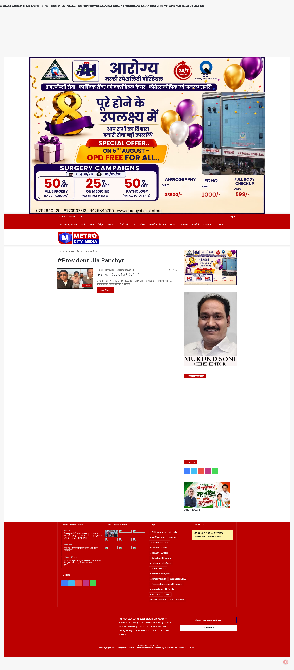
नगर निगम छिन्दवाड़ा (157, 224)
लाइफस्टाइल (208, 224)
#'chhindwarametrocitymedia (163, 532)
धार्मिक (142, 224)
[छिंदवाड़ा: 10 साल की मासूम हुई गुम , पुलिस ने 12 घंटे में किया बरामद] (111, 549)
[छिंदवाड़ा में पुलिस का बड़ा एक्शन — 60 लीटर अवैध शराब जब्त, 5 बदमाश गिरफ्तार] (139, 549)
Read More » (105, 290)
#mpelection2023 (178, 579)
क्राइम (91, 224)
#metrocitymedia (158, 579)
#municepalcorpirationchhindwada (166, 584)
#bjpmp (173, 537)
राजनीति (195, 224)
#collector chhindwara (161, 563)
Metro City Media (68, 224)
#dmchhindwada (158, 568)
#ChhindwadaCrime (159, 542)
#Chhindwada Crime (159, 548)
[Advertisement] (147, 34)
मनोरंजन (184, 224)
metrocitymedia (177, 600)
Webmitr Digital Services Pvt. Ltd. (179, 648)
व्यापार (220, 224)
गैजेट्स (100, 224)
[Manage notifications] (285, 662)
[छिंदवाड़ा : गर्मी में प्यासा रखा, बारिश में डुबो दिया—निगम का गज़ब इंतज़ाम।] (139, 541)
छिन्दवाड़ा (111, 224)
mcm (168, 594)
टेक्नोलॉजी (124, 224)
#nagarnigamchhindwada (162, 589)
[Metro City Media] (78, 238)
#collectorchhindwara (160, 558)
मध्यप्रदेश (173, 224)
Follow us (199, 524)
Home (63, 251)
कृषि (83, 224)
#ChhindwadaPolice (159, 553)
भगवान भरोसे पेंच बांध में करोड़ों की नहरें (118, 275)
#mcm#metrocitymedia (161, 574)
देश (134, 224)
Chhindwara (155, 594)
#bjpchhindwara (157, 537)
